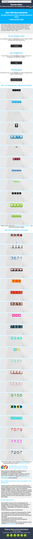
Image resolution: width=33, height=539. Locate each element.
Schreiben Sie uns (16, 79)
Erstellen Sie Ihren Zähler (16, 19)
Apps (16, 62)
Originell (16, 46)
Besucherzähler (11, 523)
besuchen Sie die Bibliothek (22, 225)
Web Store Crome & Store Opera (15, 476)
